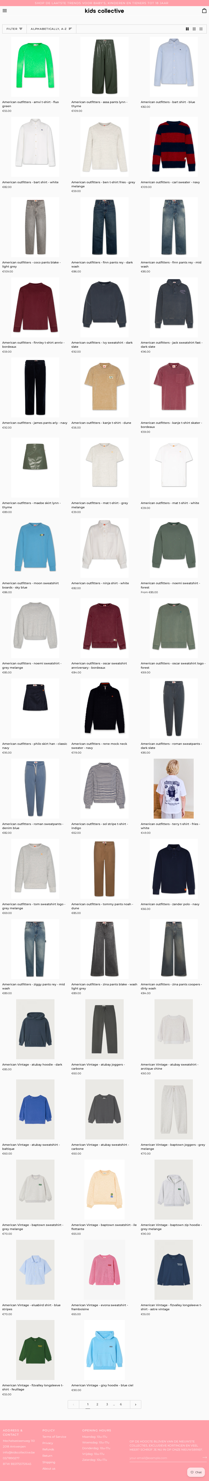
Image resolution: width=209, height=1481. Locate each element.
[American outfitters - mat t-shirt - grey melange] (104, 468)
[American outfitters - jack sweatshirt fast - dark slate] (174, 307)
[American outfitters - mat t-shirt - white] (174, 468)
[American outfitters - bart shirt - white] (35, 147)
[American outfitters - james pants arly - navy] (35, 387)
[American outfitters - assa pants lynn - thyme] (104, 67)
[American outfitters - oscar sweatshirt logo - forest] (174, 628)
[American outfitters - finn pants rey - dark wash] (104, 227)
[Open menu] (8, 10)
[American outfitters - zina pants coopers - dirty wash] (174, 949)
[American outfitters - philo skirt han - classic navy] (35, 708)
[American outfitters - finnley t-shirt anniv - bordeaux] (35, 307)
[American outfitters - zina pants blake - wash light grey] (104, 949)
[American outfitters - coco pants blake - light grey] (35, 227)
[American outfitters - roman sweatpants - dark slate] (174, 708)
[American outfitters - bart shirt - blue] (174, 67)
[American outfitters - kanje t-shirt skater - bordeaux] (174, 387)
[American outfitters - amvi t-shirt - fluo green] (35, 67)
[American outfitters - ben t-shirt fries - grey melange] (104, 147)
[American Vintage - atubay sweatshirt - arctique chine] (174, 1029)
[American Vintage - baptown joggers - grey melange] (174, 1109)
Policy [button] (48, 1430)
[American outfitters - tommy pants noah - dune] (104, 869)
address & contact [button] (13, 1432)
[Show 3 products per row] (194, 29)
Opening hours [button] (96, 1430)
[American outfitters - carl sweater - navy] (174, 147)
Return (47, 1455)
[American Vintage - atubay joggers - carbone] (104, 1029)
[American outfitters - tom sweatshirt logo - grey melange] (35, 869)
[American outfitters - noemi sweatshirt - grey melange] (35, 628)
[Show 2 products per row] (187, 29)
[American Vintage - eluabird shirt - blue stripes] (35, 1270)
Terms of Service (54, 1436)
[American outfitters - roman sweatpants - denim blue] (35, 789)
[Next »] (135, 1404)
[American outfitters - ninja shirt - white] (104, 548)
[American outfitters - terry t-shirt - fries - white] (174, 789)
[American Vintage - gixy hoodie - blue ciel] (104, 1350)
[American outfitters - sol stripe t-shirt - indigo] (104, 789)
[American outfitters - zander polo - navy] (174, 869)
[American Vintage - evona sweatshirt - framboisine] (104, 1270)
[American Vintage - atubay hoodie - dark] (35, 1029)
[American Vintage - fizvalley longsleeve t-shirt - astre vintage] (174, 1270)
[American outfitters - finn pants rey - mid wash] (174, 227)
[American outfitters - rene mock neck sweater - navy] (104, 708)
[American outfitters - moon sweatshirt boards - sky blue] (35, 548)
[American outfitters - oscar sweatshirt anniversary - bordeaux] (104, 628)
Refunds (48, 1449)
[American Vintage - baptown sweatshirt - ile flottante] (104, 1190)
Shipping (48, 1462)
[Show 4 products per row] (202, 29)
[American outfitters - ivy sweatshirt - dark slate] (104, 307)
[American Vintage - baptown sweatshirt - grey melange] (35, 1190)
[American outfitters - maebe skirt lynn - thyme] (35, 468)
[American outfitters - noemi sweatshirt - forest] (174, 548)
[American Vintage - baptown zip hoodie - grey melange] (174, 1190)
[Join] (203, 1457)
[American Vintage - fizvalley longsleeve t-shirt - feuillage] (35, 1350)
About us (48, 1468)
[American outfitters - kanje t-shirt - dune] (104, 387)
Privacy (47, 1443)
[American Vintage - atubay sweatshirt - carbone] (104, 1109)
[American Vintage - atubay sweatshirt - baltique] (35, 1109)
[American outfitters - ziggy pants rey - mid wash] (35, 949)
